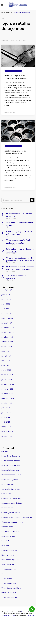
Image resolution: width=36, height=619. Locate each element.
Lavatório (5, 545)
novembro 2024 (7, 389)
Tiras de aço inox (8, 574)
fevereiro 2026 (7, 318)
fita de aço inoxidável (10, 531)
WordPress (30, 615)
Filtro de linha (7, 527)
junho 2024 (6, 412)
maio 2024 (5, 417)
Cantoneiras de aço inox (11, 498)
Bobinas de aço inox (9, 479)
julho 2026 (5, 294)
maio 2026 (5, 304)
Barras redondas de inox (11, 475)
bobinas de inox (7, 484)
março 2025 (6, 370)
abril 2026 (5, 309)
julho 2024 (5, 408)
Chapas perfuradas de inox (12, 522)
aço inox (4, 451)
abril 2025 (5, 365)
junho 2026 (6, 299)
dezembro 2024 (7, 384)
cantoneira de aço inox (10, 489)
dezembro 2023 (7, 441)
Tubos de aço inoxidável (11, 588)
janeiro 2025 (6, 379)
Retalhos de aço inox (13, 71)
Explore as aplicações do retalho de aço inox (15, 152)
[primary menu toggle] (2, 5)
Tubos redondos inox (9, 597)
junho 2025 (6, 356)
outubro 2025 (7, 337)
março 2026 (6, 313)
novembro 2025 (7, 332)
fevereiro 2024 (7, 431)
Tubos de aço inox (8, 583)
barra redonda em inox (10, 465)
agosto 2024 (6, 403)
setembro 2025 (7, 342)
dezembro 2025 (7, 327)
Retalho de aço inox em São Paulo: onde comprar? (16, 77)
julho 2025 (5, 351)
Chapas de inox (7, 508)
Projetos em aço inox (9, 550)
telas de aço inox (8, 564)
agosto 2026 (6, 290)
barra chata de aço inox (11, 456)
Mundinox (24, 612)
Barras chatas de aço (10, 470)
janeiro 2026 (6, 323)
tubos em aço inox (8, 593)
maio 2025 (5, 361)
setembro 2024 (7, 398)
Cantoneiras (6, 494)
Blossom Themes (9, 615)
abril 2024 (5, 422)
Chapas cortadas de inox (11, 503)
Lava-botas (6, 541)
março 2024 (6, 427)
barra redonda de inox (10, 461)
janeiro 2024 (6, 436)
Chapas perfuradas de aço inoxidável (16, 517)
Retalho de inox (7, 555)
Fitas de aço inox (8, 536)
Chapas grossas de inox (11, 512)
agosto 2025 (6, 346)
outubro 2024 (7, 394)
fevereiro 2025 (7, 375)
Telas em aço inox (8, 569)
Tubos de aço (6, 578)
